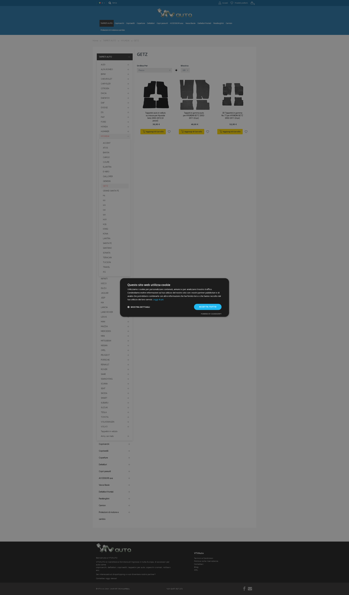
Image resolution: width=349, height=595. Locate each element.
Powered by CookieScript (211, 314)
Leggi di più (158, 299)
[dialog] (174, 297)
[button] (138, 307)
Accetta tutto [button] (207, 307)
